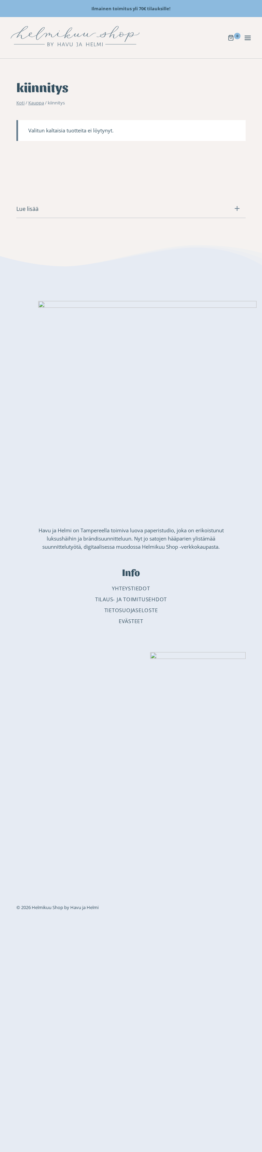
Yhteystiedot (131, 588)
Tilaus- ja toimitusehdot (131, 599)
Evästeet (131, 621)
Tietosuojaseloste (131, 610)
